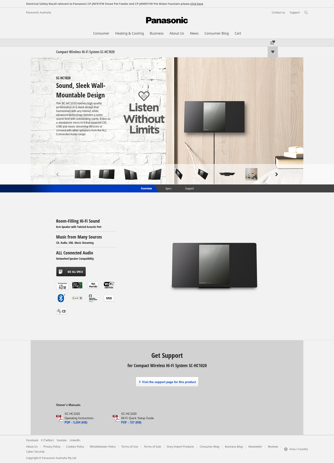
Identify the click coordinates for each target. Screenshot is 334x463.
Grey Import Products (180, 446)
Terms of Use (129, 446)
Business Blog (234, 446)
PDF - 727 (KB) (131, 422)
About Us (32, 446)
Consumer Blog (209, 446)
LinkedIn (75, 440)
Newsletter (255, 446)
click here (196, 4)
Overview (146, 188)
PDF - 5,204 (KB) (76, 422)
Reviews (273, 446)
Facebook (32, 440)
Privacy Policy (51, 446)
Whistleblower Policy (103, 446)
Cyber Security (35, 451)
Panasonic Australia (38, 12)
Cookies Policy (75, 446)
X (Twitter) (47, 440)
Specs (168, 188)
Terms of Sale (152, 446)
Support (189, 188)
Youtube (62, 440)
